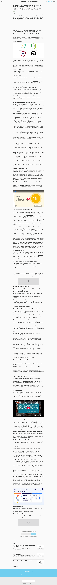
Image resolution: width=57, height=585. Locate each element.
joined (37, 181)
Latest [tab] (16, 543)
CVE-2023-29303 (21, 454)
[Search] (45, 1)
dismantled (37, 299)
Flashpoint (20, 371)
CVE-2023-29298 (25, 452)
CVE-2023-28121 (25, 441)
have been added (29, 215)
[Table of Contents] (1, 292)
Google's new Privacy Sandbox (31, 186)
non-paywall (21, 250)
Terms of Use (32, 535)
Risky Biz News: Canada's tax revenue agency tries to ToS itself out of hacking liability (24, 546)
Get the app (32, 581)
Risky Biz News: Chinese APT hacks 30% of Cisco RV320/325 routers (22, 554)
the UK (23, 97)
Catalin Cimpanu (19, 549)
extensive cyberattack (20, 143)
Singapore (20, 97)
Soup (19, 327)
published (25, 375)
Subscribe (50, 1)
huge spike (29, 474)
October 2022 (35, 81)
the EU (38, 97)
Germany (16, 97)
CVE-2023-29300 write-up (34, 454)
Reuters (41, 236)
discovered (37, 113)
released (35, 258)
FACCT (35, 310)
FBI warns (29, 337)
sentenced (17, 290)
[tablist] (15, 543)
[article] (28, 548)
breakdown (33, 366)
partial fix (35, 483)
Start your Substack (26, 581)
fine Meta (28, 174)
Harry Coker (29, 236)
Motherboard (39, 133)
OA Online (16, 165)
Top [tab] (14, 543)
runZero (18, 17)
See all (15, 566)
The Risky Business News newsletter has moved (22, 560)
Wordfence (41, 442)
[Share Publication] (47, 1)
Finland (28, 97)
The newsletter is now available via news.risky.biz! (20, 561)
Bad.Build (19, 484)
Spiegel (18, 111)
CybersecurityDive (31, 140)
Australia (34, 97)
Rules (24, 433)
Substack (24, 583)
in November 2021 (29, 221)
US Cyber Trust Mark (36, 33)
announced (29, 30)
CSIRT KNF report (21, 334)
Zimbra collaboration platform (34, 422)
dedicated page (39, 264)
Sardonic (38, 362)
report (33, 421)
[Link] (12, 102)
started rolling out (31, 185)
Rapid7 (15, 455)
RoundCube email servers (21, 422)
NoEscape (38, 378)
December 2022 (34, 261)
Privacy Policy (34, 536)
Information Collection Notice (28, 536)
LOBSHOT (32, 375)
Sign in (54, 1)
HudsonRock (32, 322)
